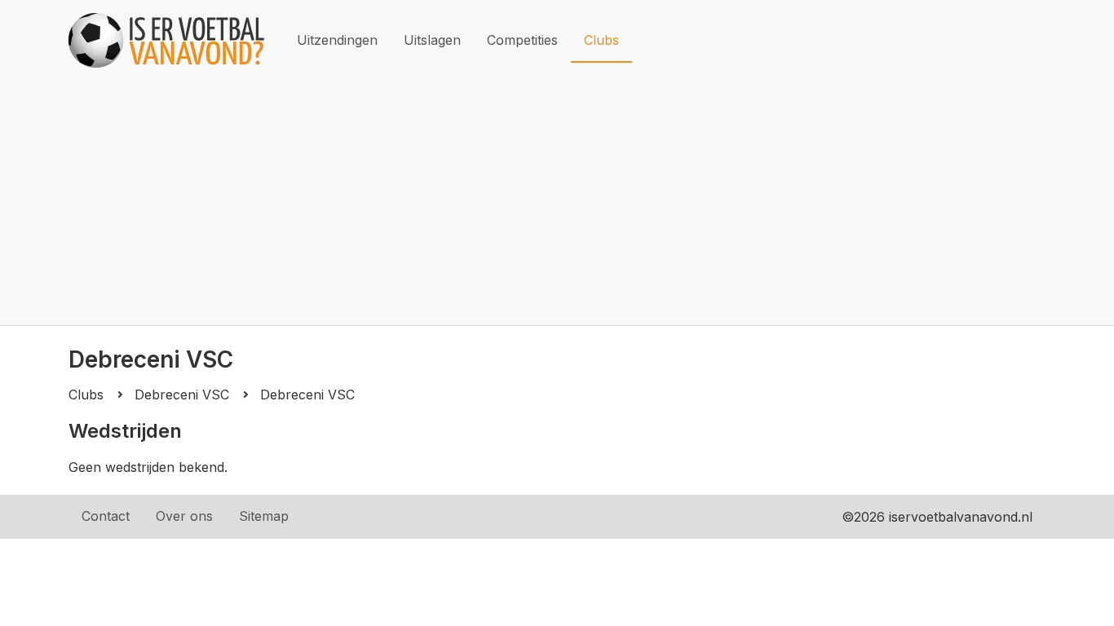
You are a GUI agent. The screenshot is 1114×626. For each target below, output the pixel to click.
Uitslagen (432, 40)
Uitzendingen (337, 40)
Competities (522, 40)
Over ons (184, 516)
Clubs (601, 40)
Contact (106, 516)
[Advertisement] (557, 203)
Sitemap (264, 516)
